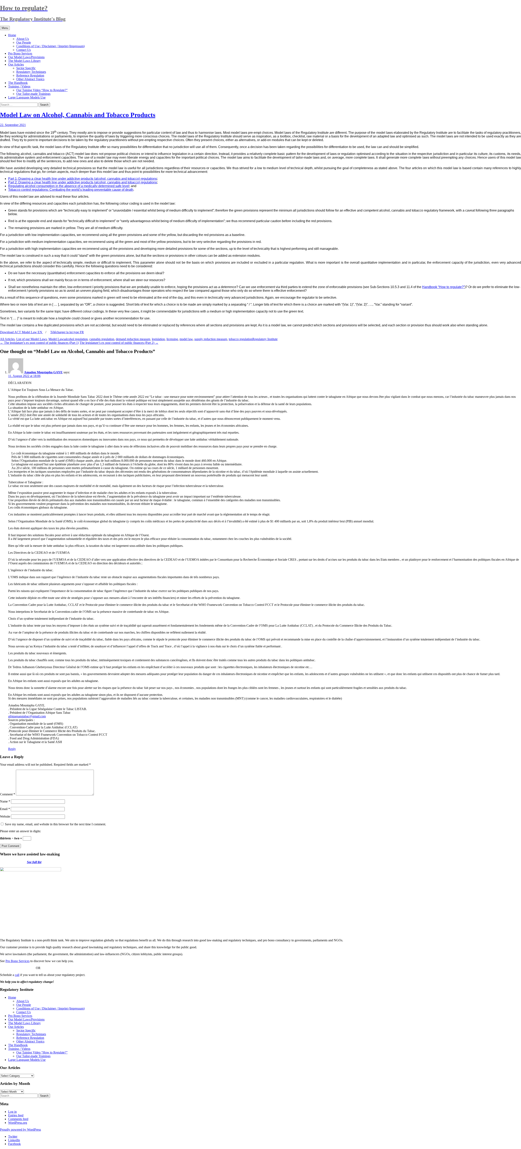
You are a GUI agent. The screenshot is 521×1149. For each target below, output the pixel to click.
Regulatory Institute (265, 339)
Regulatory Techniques (31, 71)
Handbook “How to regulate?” (443, 287)
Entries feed (15, 1115)
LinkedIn (14, 1140)
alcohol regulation (76, 339)
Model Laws (56, 339)
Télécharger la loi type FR (67, 332)
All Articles (7, 339)
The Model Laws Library (24, 60)
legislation (158, 339)
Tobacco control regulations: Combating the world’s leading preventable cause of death (70, 189)
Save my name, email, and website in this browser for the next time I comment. (55, 824)
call (17, 975)
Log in (12, 1111)
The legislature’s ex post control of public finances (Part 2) (119, 342)
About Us (22, 39)
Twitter (12, 1136)
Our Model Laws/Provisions (26, 57)
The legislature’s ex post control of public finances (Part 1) (39, 342)
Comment (7, 794)
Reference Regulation (30, 75)
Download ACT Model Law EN (21, 332)
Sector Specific (26, 68)
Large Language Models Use (27, 97)
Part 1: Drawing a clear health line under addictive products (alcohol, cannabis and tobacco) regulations (82, 178)
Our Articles (16, 64)
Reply (12, 749)
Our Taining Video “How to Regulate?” (42, 90)
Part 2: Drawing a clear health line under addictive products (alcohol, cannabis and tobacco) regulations (82, 182)
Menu (5, 28)
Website (5, 816)
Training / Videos (19, 86)
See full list (34, 862)
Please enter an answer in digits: (20, 831)
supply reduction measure (210, 339)
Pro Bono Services (20, 53)
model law (186, 339)
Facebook (14, 1144)
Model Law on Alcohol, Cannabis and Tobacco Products (77, 114)
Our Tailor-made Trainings (33, 93)
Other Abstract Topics (30, 79)
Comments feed (18, 1119)
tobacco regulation (240, 339)
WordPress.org (17, 1122)
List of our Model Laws (31, 339)
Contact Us (23, 50)
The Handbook (18, 82)
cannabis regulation (101, 339)
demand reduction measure (133, 339)
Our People (23, 42)
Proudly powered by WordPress (20, 1129)
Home (12, 35)
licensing (172, 339)
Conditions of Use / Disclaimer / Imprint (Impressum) (50, 46)
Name (5, 801)
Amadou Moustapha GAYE (43, 372)
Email (5, 809)
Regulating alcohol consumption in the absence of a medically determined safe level (68, 186)
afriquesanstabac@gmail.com (27, 716)
